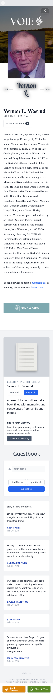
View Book (14, 392)
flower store (37, 287)
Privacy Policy (18, 682)
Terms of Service (34, 682)
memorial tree (39, 282)
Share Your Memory (19, 438)
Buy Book (30, 392)
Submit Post (26, 488)
